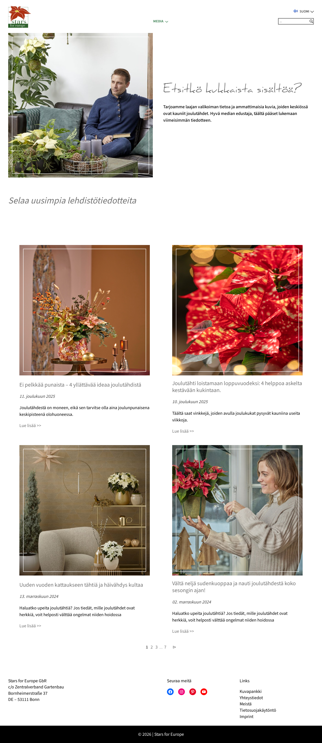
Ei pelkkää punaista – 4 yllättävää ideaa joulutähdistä (80, 384)
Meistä (246, 704)
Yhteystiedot (251, 698)
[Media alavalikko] (166, 21)
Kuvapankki (251, 691)
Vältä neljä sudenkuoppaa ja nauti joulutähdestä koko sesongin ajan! (234, 587)
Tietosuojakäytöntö (258, 710)
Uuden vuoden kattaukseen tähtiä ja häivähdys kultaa (81, 585)
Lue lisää (27, 425)
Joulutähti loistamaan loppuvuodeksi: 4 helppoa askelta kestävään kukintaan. (237, 387)
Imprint (246, 716)
